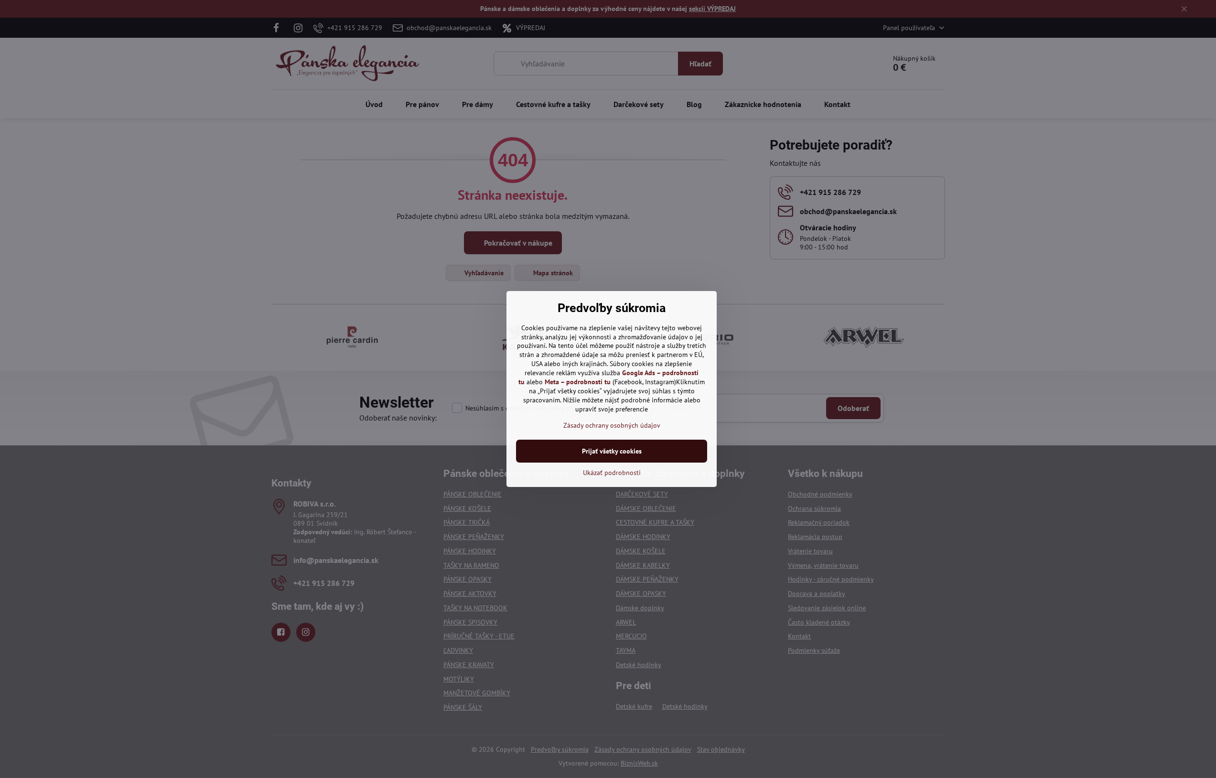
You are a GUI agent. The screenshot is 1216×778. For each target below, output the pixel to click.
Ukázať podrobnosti (612, 472)
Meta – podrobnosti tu (578, 382)
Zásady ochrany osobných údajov (611, 425)
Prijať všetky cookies (612, 451)
